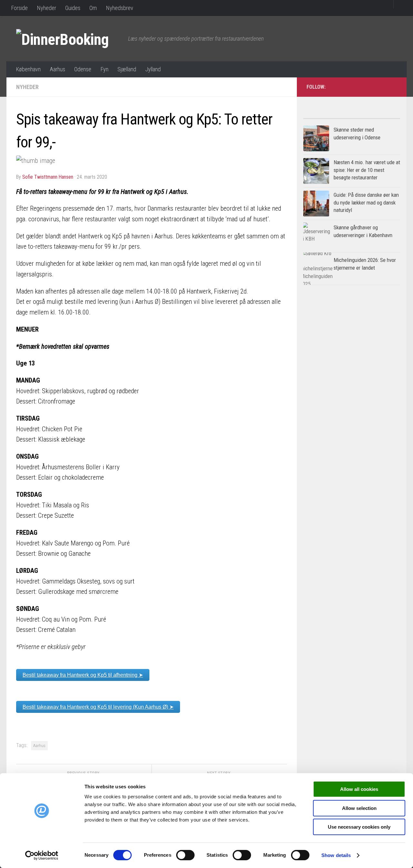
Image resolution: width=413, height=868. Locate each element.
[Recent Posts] (376, 116)
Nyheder (46, 8)
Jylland (153, 69)
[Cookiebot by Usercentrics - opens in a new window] (42, 855)
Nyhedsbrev (119, 8)
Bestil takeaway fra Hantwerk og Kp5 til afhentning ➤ (83, 675)
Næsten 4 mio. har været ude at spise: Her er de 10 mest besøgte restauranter (367, 170)
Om (93, 8)
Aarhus (57, 69)
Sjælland (126, 69)
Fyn (104, 69)
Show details (336, 855)
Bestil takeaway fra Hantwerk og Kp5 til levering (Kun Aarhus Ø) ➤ (98, 707)
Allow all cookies (359, 789)
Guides (72, 8)
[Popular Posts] (327, 116)
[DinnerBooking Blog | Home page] (69, 38)
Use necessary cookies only (359, 827)
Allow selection (359, 808)
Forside (19, 8)
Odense (82, 69)
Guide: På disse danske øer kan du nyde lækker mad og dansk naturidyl (366, 202)
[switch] (185, 855)
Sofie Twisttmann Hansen (47, 177)
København (28, 69)
